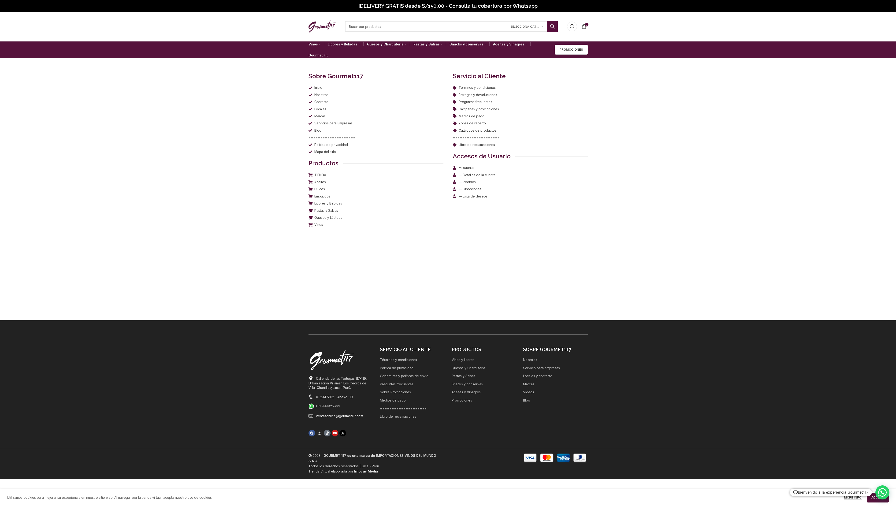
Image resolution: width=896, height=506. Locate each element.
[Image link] (332, 360)
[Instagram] (319, 433)
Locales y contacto (537, 376)
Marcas (528, 384)
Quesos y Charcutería (468, 368)
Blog (526, 400)
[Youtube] (335, 433)
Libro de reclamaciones (398, 416)
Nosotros (530, 360)
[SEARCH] (552, 26)
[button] (882, 492)
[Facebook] (312, 433)
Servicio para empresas (541, 368)
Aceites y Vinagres (466, 392)
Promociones (462, 400)
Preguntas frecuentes (396, 384)
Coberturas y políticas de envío (404, 376)
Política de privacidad (396, 368)
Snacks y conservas (467, 384)
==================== (403, 408)
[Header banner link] (448, 6)
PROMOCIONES (571, 49)
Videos (528, 392)
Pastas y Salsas (463, 376)
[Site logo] (322, 26)
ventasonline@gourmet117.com (339, 416)
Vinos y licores (463, 360)
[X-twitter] (342, 433)
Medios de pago (393, 400)
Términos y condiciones (398, 360)
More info (853, 497)
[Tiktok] (327, 433)
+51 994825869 (328, 406)
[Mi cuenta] (572, 26)
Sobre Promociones (395, 392)
